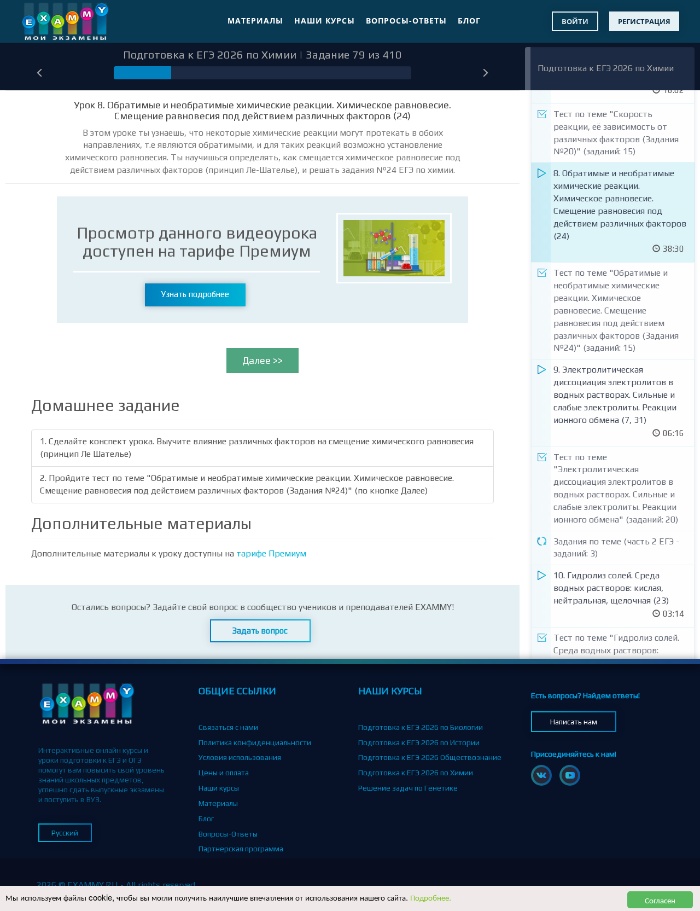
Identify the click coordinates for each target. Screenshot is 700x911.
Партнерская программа (241, 848)
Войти (575, 21)
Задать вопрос (260, 630)
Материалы (255, 20)
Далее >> (262, 360)
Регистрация (644, 21)
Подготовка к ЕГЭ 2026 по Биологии (420, 727)
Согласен (660, 900)
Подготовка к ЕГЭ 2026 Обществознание (429, 757)
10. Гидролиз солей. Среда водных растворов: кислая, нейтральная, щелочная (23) (611, 588)
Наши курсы (324, 20)
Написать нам (573, 721)
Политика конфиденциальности (255, 742)
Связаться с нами (228, 727)
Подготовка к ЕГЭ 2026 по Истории (419, 742)
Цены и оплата (224, 772)
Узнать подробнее (195, 294)
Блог (469, 20)
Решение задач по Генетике (408, 788)
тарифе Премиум (271, 553)
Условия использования (240, 757)
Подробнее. (430, 897)
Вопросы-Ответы (406, 20)
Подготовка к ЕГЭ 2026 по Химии (606, 68)
